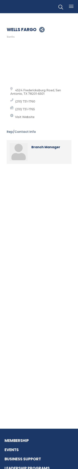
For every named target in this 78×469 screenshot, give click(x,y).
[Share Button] (42, 29)
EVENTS (12, 449)
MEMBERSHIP (17, 440)
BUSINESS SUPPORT (23, 459)
